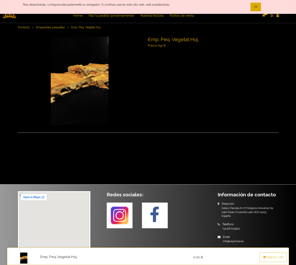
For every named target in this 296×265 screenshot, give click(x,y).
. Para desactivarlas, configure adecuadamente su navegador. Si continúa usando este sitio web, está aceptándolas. (96, 4)
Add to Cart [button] (274, 257)
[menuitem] (78, 15)
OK (256, 6)
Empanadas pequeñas (50, 27)
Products (24, 27)
